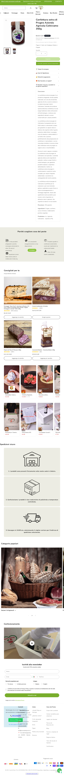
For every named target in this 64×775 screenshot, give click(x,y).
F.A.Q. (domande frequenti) (36, 720)
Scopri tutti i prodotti (52, 710)
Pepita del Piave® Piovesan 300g (12, 350)
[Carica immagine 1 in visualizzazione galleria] (7, 51)
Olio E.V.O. (30, 13)
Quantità (38, 50)
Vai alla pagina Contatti (15, 724)
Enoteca (45, 13)
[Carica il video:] (32, 643)
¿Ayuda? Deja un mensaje (36, 711)
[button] (27, 8)
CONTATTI (58, 1)
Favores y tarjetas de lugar (52, 733)
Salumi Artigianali (7, 610)
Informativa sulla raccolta (32, 773)
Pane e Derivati (38, 13)
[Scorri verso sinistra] (28, 615)
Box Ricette (53, 13)
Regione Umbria (51, 737)
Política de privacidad (38, 731)
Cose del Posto (12, 770)
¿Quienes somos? (37, 716)
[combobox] (14, 8)
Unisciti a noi (32, 695)
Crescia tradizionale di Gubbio (40, 306)
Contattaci (32, 250)
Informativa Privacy (19, 700)
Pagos (34, 728)
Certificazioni (50, 746)
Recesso (34, 735)
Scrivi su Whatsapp (15, 720)
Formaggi (15, 13)
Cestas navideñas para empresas (53, 715)
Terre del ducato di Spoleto (52, 742)
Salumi (7, 13)
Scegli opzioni (46, 317)
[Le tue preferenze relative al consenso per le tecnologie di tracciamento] (61, 772)
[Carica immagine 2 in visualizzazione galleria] (14, 51)
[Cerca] (23, 8)
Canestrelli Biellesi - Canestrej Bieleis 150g (43, 350)
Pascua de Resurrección (50, 724)
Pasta (22, 13)
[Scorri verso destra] (35, 615)
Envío (33, 725)
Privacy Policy (40, 770)
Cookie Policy (46, 770)
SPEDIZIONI (48, 1)
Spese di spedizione (49, 38)
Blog (48, 728)
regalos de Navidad (52, 719)
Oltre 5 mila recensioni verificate (11, 1)
